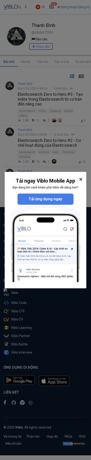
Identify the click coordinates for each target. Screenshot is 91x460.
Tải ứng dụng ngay (45, 199)
